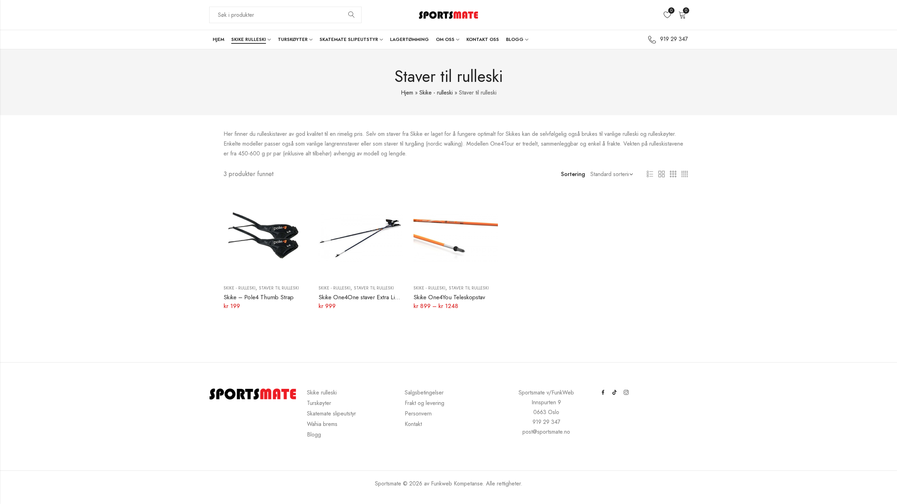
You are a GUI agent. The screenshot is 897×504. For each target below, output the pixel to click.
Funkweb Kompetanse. (458, 483)
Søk (351, 15)
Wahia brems (322, 424)
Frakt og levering (424, 403)
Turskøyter (319, 403)
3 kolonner (673, 174)
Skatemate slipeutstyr (331, 414)
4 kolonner (685, 174)
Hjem (407, 93)
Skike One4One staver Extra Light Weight (370, 297)
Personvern (418, 414)
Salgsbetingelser (424, 392)
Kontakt (413, 424)
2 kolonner (661, 174)
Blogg (314, 434)
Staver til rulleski (279, 288)
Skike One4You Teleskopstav (449, 297)
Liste (650, 174)
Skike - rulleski (436, 93)
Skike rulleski (322, 392)
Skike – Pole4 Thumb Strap (259, 297)
